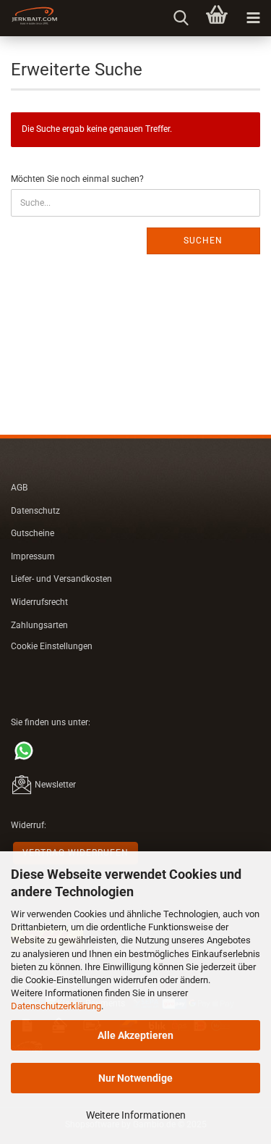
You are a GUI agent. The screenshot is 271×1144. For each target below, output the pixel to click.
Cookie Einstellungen (52, 646)
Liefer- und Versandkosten (61, 579)
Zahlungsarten (39, 625)
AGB (19, 488)
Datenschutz (35, 511)
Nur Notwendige (135, 1078)
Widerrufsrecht (39, 602)
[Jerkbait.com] (29, 18)
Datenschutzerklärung (56, 1006)
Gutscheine (32, 533)
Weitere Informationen (136, 1115)
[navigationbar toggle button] (253, 18)
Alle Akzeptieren (135, 1035)
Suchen (203, 240)
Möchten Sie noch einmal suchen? (77, 179)
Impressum (33, 556)
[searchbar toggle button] (181, 18)
